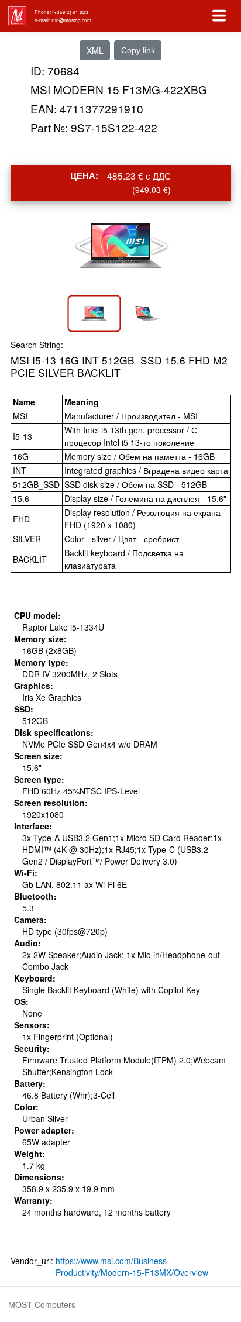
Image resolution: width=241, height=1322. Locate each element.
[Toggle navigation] (219, 15)
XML (95, 50)
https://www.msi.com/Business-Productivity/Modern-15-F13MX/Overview (132, 1266)
